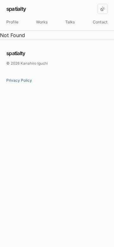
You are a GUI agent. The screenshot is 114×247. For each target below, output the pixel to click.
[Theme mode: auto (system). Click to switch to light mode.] (103, 9)
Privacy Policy (19, 80)
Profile (12, 22)
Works (42, 22)
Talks (70, 22)
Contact (100, 22)
